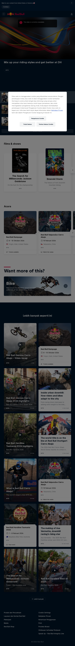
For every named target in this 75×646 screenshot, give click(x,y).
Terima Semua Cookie (46, 124)
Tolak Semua (27, 124)
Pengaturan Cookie (37, 118)
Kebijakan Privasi (57, 110)
